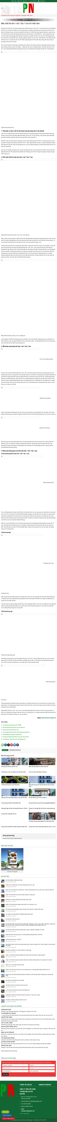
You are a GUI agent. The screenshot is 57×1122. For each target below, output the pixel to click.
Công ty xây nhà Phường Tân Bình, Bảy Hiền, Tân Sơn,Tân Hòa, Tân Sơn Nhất (25, 955)
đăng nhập (10, 838)
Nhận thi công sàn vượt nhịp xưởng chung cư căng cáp (20, 894)
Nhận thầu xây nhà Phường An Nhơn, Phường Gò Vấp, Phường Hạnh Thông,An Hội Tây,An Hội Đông (29, 975)
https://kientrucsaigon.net (48, 718)
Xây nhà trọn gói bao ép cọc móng (15, 980)
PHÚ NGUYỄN (43, 1120)
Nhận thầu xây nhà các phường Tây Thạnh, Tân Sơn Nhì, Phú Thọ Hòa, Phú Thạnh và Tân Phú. (30, 889)
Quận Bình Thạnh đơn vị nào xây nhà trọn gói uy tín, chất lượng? (23, 995)
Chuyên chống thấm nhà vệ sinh (14, 880)
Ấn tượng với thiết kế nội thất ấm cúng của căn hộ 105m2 (16, 736)
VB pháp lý (19, 20)
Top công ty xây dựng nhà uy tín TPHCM (12, 725)
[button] (2, 8)
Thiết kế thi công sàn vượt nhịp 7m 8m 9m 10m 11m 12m (20, 885)
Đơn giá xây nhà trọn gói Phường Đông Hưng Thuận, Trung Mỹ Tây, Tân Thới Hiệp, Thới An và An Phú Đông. (30, 945)
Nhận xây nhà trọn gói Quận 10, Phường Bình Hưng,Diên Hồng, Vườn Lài (24, 934)
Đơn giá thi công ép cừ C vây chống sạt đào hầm (18, 950)
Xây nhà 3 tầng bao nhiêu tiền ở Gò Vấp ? (16, 999)
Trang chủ (13, 20)
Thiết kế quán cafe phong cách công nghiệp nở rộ (14, 739)
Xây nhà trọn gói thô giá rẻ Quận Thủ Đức (17, 985)
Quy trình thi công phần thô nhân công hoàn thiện (19, 914)
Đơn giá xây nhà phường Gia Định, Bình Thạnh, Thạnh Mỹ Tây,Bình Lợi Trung (25, 929)
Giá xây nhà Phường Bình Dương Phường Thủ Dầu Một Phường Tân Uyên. (24, 909)
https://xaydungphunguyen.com (34, 1101)
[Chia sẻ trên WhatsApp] (2, 744)
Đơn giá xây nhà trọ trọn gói (13, 939)
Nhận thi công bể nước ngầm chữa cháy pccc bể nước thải (21, 904)
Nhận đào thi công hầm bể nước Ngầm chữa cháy (18, 899)
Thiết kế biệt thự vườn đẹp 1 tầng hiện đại (12, 734)
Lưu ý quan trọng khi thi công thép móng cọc (18, 990)
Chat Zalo (5, 1112)
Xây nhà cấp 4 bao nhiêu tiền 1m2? (11, 729)
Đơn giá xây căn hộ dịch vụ (13, 919)
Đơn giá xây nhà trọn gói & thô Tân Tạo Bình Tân (14, 727)
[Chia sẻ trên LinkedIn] (14, 744)
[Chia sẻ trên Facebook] (5, 744)
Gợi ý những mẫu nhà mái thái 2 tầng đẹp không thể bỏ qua (16, 732)
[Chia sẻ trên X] (8, 744)
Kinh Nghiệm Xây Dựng (15, 750)
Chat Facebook (7, 1115)
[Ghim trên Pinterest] (11, 744)
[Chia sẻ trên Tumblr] (17, 744)
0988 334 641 (29, 1106)
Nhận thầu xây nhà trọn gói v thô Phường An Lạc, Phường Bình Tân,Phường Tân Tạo (28, 969)
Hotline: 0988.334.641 (8, 1118)
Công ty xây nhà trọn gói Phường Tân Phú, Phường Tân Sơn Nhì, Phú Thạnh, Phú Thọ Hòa (29, 960)
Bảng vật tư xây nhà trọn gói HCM (15, 964)
